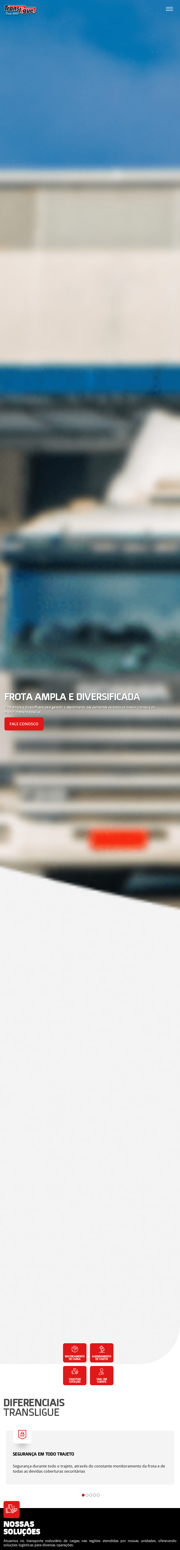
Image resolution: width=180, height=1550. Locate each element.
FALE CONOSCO (24, 723)
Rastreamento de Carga (75, 1357)
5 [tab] (98, 1495)
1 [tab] (83, 1495)
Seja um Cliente (102, 1380)
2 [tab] (87, 1495)
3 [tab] (90, 1495)
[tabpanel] (90, 682)
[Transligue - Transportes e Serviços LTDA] (20, 10)
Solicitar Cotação (75, 1380)
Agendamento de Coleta (101, 1357)
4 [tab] (94, 1495)
